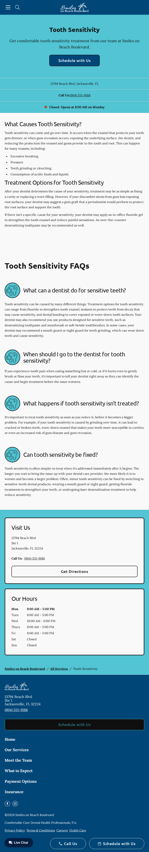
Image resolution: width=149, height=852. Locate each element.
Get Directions (74, 571)
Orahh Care (77, 830)
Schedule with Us (74, 60)
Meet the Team (18, 760)
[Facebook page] (7, 803)
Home (10, 739)
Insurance (14, 791)
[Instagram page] (15, 803)
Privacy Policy (15, 830)
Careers (62, 830)
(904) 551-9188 (80, 95)
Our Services (17, 749)
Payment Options (21, 781)
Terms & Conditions (40, 830)
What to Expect (19, 770)
